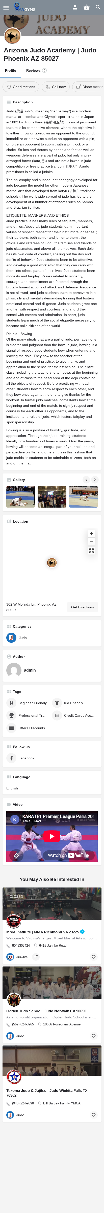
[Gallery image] (20, 497)
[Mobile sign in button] (75, 7)
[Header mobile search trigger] (98, 7)
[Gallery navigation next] (95, 479)
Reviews (35, 70)
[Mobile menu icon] (6, 8)
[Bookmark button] (94, 957)
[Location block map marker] (52, 562)
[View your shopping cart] (86, 7)
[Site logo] (25, 8)
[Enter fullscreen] (91, 550)
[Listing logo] (12, 36)
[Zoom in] (91, 533)
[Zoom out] (91, 541)
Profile (10, 70)
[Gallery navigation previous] (87, 479)
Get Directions (82, 607)
